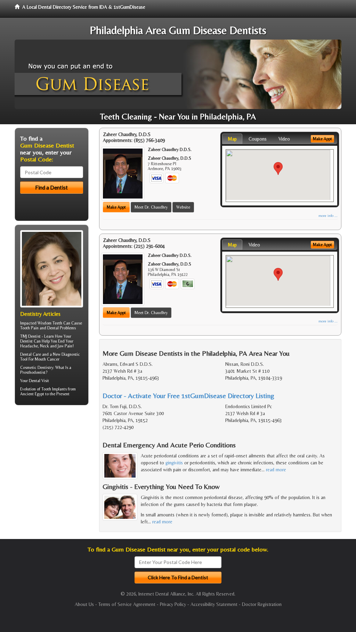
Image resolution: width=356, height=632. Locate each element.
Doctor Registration (262, 604)
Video (284, 139)
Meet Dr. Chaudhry (151, 207)
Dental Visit (39, 380)
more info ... (328, 216)
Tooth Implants (54, 389)
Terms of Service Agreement (126, 604)
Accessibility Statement (214, 604)
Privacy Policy (173, 604)
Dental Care (30, 354)
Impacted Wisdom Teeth (41, 323)
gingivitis (174, 462)
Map (232, 139)
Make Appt (116, 207)
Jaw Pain (65, 346)
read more (276, 469)
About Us (84, 604)
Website (183, 207)
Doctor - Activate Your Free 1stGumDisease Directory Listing (188, 395)
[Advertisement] (50, 464)
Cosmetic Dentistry (36, 367)
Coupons (258, 139)
